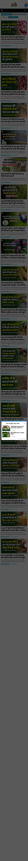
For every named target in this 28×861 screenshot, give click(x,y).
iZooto (25, 438)
